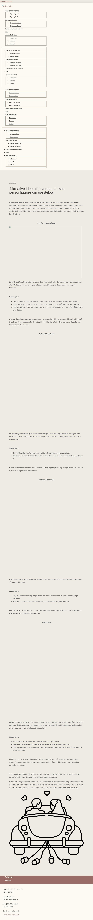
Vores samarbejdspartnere (13, 29)
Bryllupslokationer (11, 20)
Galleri (12, 44)
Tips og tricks (14, 56)
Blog (7, 71)
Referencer (13, 38)
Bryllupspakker (15, 14)
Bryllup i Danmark (15, 23)
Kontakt (12, 41)
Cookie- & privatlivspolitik (11, 911)
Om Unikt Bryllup (11, 35)
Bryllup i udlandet (15, 65)
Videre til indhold (6, 1)
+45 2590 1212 (8, 906)
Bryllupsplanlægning (12, 10)
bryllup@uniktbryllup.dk (10, 904)
